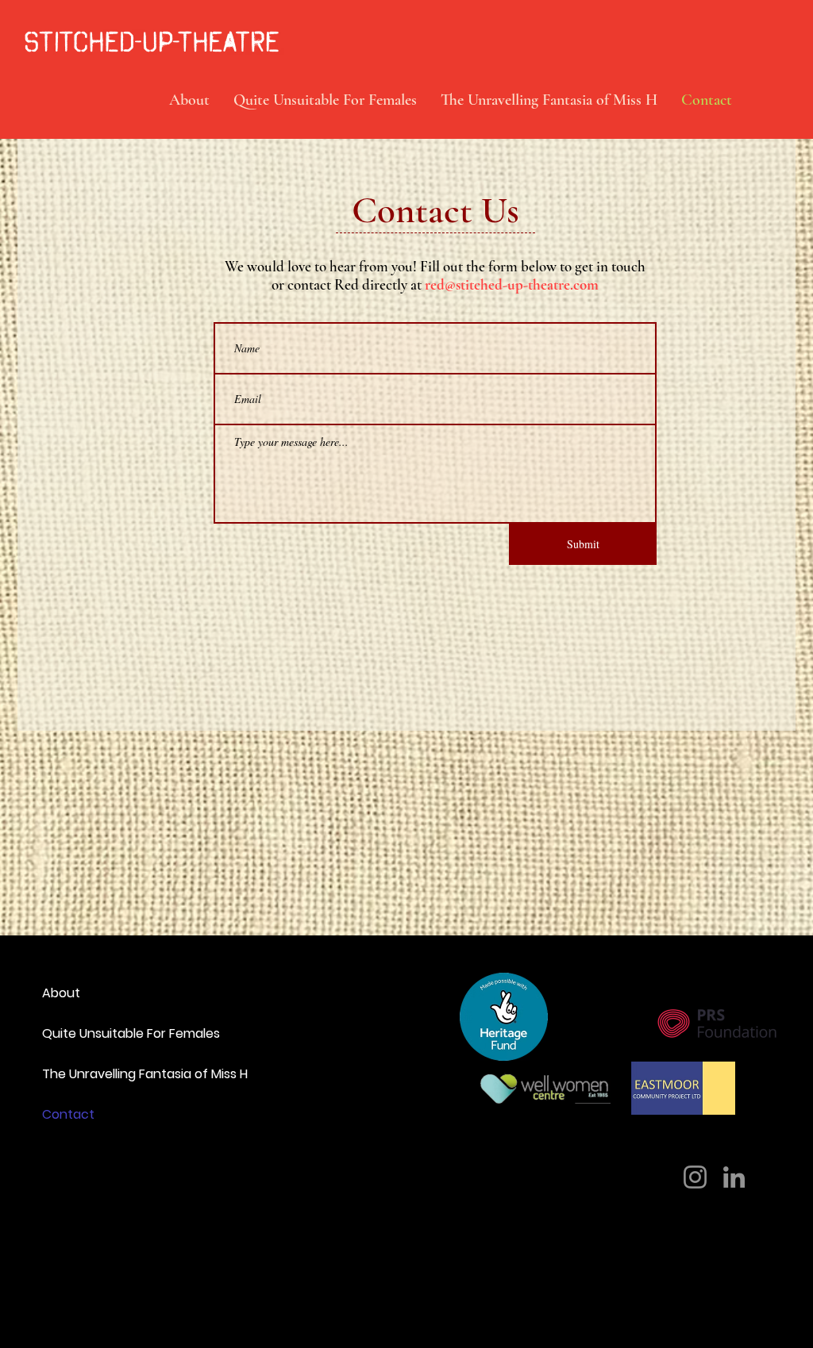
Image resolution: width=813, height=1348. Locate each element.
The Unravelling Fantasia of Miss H (114, 1074)
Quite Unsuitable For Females (114, 1033)
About (61, 993)
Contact (68, 1114)
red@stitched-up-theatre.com (512, 284)
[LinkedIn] (734, 1177)
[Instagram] (695, 1177)
